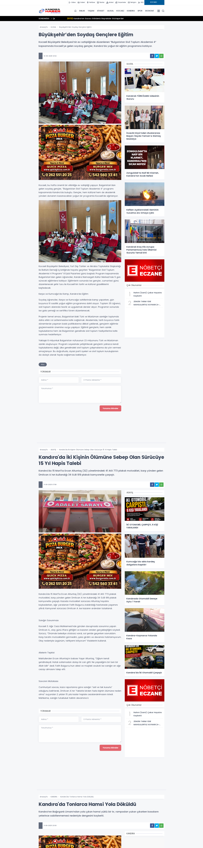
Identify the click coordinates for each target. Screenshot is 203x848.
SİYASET (100, 10)
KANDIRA (131, 10)
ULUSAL (110, 10)
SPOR (140, 10)
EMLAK (82, 10)
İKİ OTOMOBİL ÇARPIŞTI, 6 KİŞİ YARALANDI (83, 18)
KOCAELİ (120, 10)
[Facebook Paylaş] (152, 56)
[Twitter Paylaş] (157, 56)
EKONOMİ (149, 10)
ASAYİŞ (53, 449)
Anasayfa (44, 27)
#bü (42, 364)
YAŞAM (91, 10)
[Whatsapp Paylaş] (161, 56)
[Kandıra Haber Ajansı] (50, 11)
